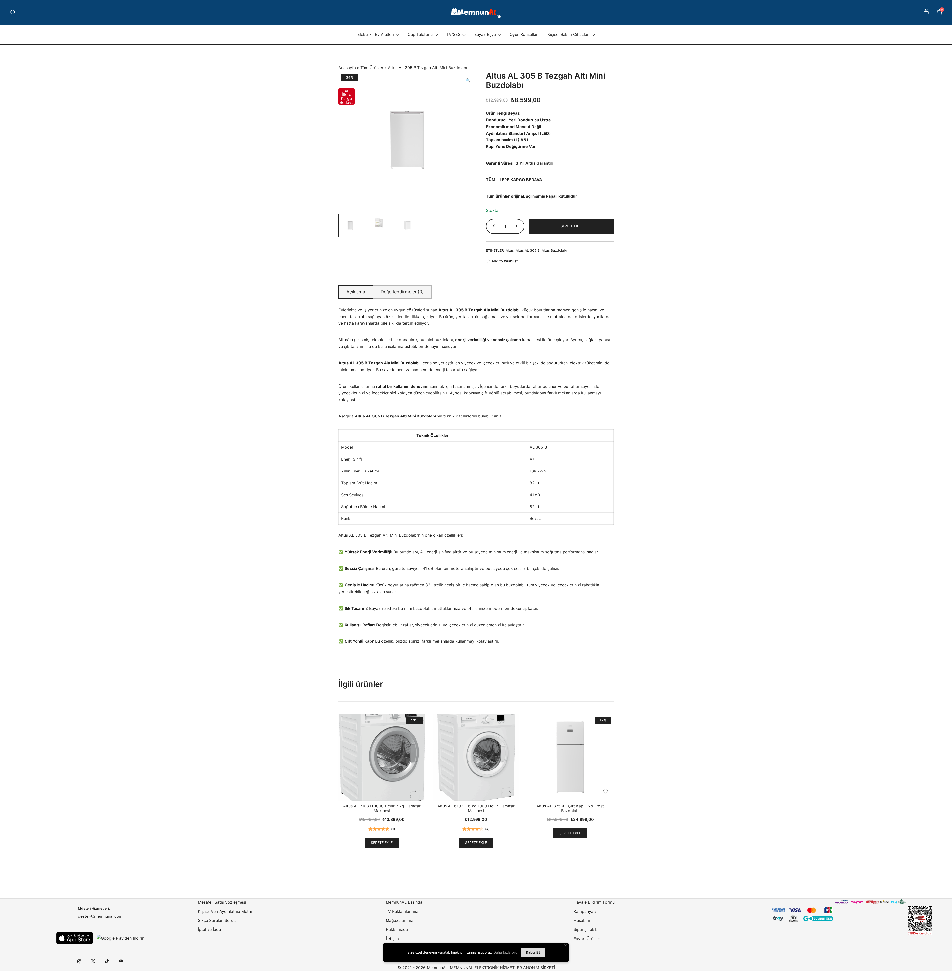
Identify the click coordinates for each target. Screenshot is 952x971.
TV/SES (453, 34)
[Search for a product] (13, 12)
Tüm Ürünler (371, 67)
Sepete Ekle (571, 226)
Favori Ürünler (587, 938)
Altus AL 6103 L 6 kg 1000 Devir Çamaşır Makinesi (476, 808)
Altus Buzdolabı (554, 250)
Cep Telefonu (420, 34)
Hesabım (582, 920)
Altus (510, 250)
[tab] (355, 292)
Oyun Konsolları (524, 34)
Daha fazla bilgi (505, 952)
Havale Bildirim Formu (594, 902)
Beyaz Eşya (485, 34)
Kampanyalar (586, 911)
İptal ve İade (209, 929)
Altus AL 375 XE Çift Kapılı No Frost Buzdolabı (570, 808)
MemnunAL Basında (404, 902)
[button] (468, 80)
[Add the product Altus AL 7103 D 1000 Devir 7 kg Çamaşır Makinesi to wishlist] (417, 791)
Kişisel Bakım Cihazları (568, 34)
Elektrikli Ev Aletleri (375, 34)
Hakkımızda (397, 929)
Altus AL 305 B (528, 250)
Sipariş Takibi (586, 929)
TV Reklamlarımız (402, 911)
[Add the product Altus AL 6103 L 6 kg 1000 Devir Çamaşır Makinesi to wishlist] (511, 791)
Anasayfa (347, 67)
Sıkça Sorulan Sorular (218, 920)
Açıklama (355, 291)
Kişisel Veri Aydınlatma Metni (225, 911)
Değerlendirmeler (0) (402, 291)
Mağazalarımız (399, 920)
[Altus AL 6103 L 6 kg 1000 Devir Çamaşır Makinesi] (476, 757)
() (393, 829)
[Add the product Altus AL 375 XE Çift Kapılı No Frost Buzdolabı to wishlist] (605, 791)
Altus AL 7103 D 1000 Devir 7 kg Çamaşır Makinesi (382, 808)
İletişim (392, 938)
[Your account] (926, 12)
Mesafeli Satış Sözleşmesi (222, 902)
